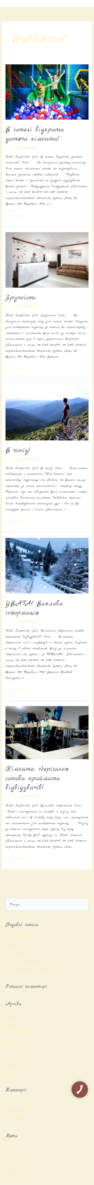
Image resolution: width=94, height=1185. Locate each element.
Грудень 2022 (14, 1040)
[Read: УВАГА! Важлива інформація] (47, 565)
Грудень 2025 (14, 1016)
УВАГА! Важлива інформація (34, 608)
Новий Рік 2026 (16, 937)
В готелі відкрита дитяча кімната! (34, 134)
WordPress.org (14, 1172)
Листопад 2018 (15, 1048)
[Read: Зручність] (47, 259)
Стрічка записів (17, 1156)
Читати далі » (17, 215)
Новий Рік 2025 (16, 945)
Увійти (10, 1148)
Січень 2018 (13, 1073)
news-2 (9, 147)
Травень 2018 (15, 1065)
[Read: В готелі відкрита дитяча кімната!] (47, 91)
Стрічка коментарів (21, 1164)
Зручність (20, 297)
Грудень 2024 (14, 1024)
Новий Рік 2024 (16, 953)
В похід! (17, 450)
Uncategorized (15, 1110)
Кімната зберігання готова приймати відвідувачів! (37, 778)
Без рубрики (14, 1118)
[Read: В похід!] (47, 412)
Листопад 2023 (16, 1032)
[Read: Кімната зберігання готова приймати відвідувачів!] (47, 732)
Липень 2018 (14, 1056)
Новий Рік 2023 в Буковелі (27, 961)
